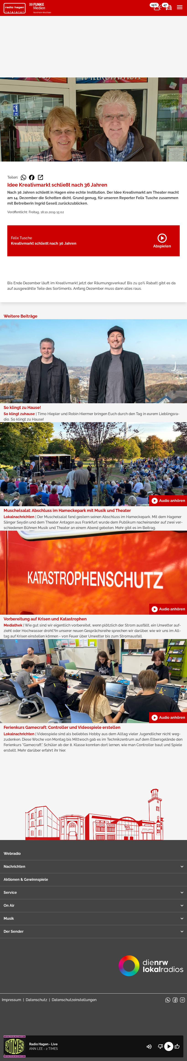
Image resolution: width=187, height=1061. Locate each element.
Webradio (12, 853)
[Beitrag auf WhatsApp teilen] (23, 177)
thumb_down (160, 1046)
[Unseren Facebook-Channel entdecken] (175, 1000)
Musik (9, 918)
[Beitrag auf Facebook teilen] (31, 177)
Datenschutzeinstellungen (74, 1000)
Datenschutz (36, 1000)
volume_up (149, 1046)
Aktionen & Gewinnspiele (26, 879)
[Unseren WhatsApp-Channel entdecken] (168, 1000)
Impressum (11, 1000)
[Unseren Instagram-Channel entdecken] (182, 1000)
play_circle (168, 1046)
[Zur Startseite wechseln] (15, 8)
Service (10, 892)
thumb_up (177, 1046)
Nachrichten (14, 866)
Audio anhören (168, 500)
